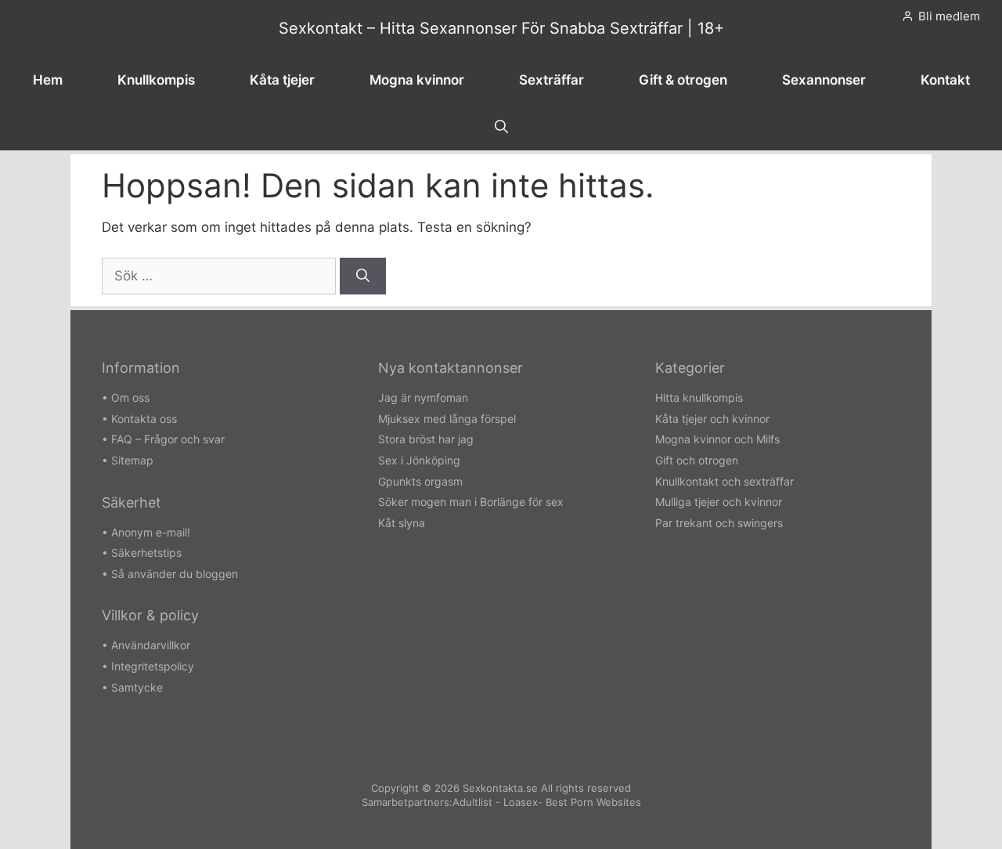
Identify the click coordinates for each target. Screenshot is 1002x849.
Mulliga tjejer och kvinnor (718, 501)
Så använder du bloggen (174, 573)
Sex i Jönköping (419, 460)
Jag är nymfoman (423, 397)
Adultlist (472, 802)
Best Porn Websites (593, 802)
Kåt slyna (401, 522)
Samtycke (137, 687)
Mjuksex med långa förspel (447, 418)
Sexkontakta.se (500, 788)
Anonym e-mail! (150, 532)
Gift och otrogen (696, 460)
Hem (48, 80)
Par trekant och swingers (719, 522)
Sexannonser (824, 80)
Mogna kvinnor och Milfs (717, 439)
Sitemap (132, 460)
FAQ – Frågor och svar (168, 439)
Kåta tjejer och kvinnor (712, 418)
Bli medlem (949, 16)
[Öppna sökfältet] (501, 126)
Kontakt (945, 80)
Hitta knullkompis (699, 397)
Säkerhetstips (146, 552)
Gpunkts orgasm (420, 481)
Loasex (520, 802)
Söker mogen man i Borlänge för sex (471, 501)
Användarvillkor (150, 645)
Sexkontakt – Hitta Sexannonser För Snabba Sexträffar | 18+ (501, 28)
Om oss (130, 397)
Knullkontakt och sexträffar (724, 481)
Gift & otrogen (683, 80)
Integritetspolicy (152, 666)
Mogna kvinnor (416, 80)
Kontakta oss (144, 418)
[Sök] (363, 276)
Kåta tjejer (282, 80)
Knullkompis (156, 80)
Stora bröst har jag (426, 439)
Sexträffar (551, 80)
